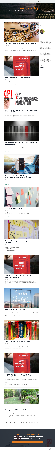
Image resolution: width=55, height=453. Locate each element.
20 (34, 422)
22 (37, 422)
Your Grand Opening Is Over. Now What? (18, 341)
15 (26, 422)
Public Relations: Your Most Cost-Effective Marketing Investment (18, 276)
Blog (29, 1)
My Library (45, 1)
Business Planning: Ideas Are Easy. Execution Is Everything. (20, 241)
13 (23, 422)
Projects (32, 1)
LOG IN (50, 1)
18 (31, 422)
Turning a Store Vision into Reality (16, 410)
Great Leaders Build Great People (15, 309)
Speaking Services (40, 1)
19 (32, 422)
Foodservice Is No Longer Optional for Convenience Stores (21, 44)
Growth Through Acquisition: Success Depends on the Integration (21, 143)
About (19, 1)
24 (21, 423)
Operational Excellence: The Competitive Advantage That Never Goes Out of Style (18, 176)
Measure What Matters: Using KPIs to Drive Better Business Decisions (21, 111)
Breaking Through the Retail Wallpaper (18, 77)
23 (19, 423)
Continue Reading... (7, 53)
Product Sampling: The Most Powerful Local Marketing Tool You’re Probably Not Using (19, 375)
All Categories (42, 27)
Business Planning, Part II (13, 208)
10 (18, 422)
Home (16, 1)
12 (21, 422)
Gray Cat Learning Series (24, 1)
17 (29, 422)
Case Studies (35, 1)
